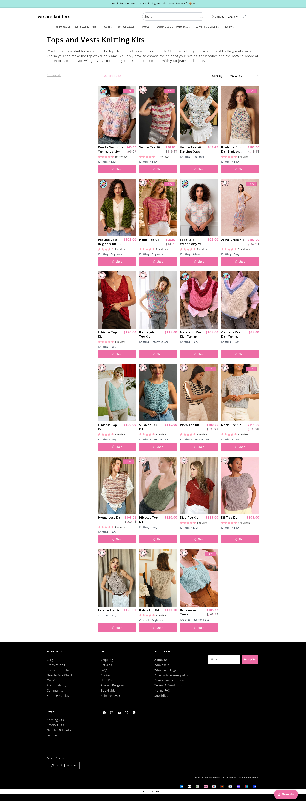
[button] (96, 27)
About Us (161, 660)
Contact (106, 675)
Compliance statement (170, 680)
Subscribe (249, 660)
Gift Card (53, 735)
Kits (94, 26)
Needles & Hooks (59, 730)
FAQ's (105, 670)
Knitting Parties (58, 696)
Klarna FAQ (162, 690)
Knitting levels (111, 696)
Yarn (107, 26)
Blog (50, 660)
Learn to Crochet (59, 670)
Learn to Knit (56, 665)
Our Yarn (53, 680)
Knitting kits (55, 720)
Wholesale (161, 665)
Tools (145, 26)
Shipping (107, 660)
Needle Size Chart (59, 675)
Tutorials (182, 26)
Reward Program (113, 685)
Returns (106, 665)
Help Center (109, 680)
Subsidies (161, 696)
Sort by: (217, 76)
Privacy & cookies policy (171, 675)
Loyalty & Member (206, 26)
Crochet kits (55, 725)
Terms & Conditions (168, 685)
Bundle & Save (126, 26)
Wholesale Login (166, 670)
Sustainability (56, 685)
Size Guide (108, 690)
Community (55, 690)
